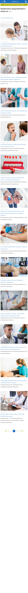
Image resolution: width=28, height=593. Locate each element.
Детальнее (17, 4)
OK (22, 4)
